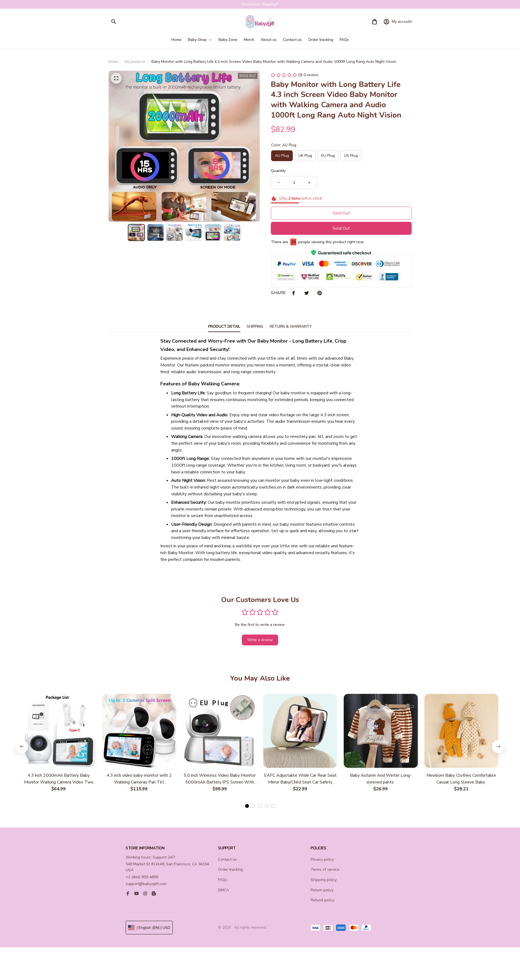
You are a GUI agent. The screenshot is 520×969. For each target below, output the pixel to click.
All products (134, 61)
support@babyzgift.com (146, 883)
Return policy (322, 890)
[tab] (247, 806)
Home (113, 61)
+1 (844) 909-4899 (142, 877)
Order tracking (230, 869)
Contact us (227, 859)
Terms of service (325, 869)
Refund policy (322, 900)
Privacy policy (322, 859)
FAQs (222, 879)
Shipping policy (324, 879)
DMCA (223, 890)
